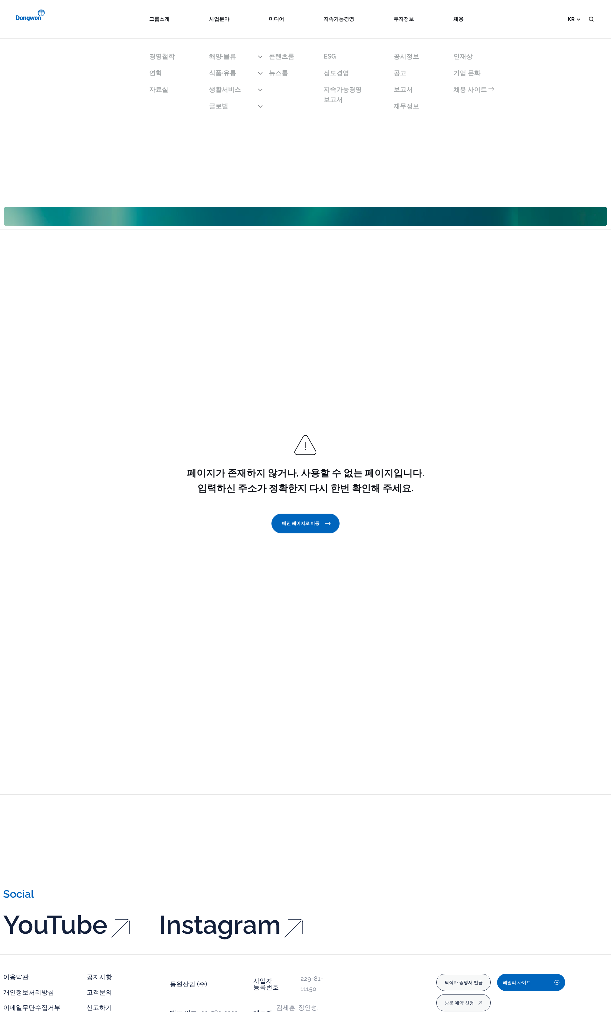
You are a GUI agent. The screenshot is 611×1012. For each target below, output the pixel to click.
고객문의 (99, 992)
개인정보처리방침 (28, 992)
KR (571, 19)
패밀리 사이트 (517, 982)
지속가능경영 (339, 19)
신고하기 (99, 1007)
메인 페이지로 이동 (301, 523)
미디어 (276, 19)
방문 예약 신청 (459, 1002)
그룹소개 (159, 19)
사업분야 (219, 19)
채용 (458, 19)
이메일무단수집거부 (31, 1007)
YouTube (55, 925)
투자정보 (404, 19)
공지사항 (99, 977)
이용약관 (16, 977)
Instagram (220, 925)
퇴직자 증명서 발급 (464, 982)
